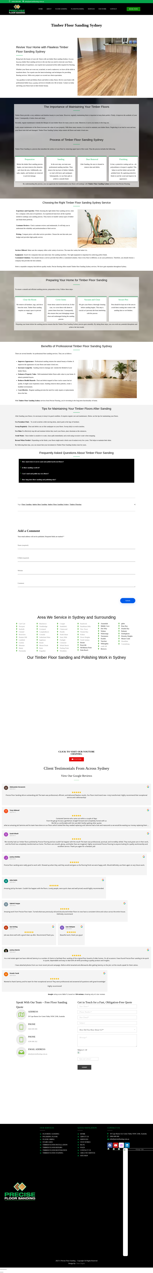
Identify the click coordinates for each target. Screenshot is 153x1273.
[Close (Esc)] (1, 1269)
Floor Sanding (27, 504)
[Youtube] (115, 1145)
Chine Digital (80, 1263)
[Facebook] (110, 1145)
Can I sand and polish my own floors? (35, 474)
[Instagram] (121, 1145)
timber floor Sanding (39, 504)
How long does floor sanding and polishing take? (39, 479)
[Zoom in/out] (6, 1269)
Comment (21, 583)
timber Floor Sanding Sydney (58, 504)
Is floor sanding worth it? (31, 468)
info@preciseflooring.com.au (37, 1054)
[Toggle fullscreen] (4, 1269)
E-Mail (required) (23, 558)
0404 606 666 (32, 1029)
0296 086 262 (32, 1041)
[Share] (2, 1269)
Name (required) (23, 545)
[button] (76, 462)
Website (20, 570)
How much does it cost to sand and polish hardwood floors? (43, 462)
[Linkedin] (127, 1145)
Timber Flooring (75, 504)
